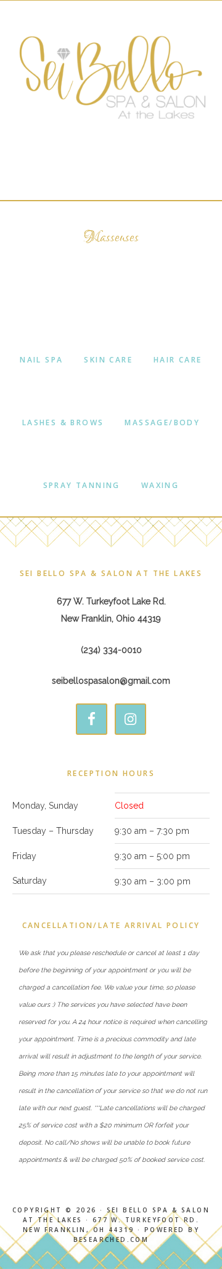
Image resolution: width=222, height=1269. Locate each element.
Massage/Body (162, 422)
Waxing (160, 485)
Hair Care (178, 359)
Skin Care (108, 359)
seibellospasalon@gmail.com (111, 681)
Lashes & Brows (63, 422)
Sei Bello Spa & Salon (111, 77)
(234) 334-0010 (111, 650)
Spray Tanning (81, 485)
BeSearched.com (111, 1239)
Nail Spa (41, 359)
